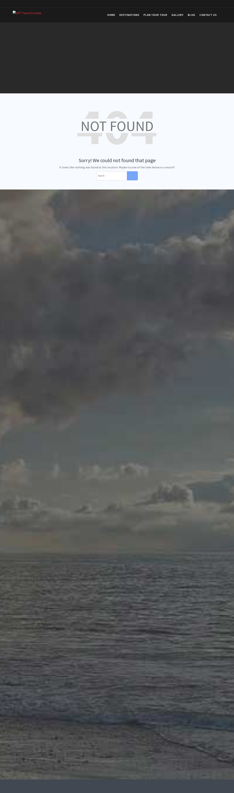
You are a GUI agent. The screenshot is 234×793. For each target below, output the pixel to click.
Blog (191, 15)
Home (111, 15)
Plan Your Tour (155, 15)
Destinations (129, 15)
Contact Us (208, 15)
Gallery (177, 15)
